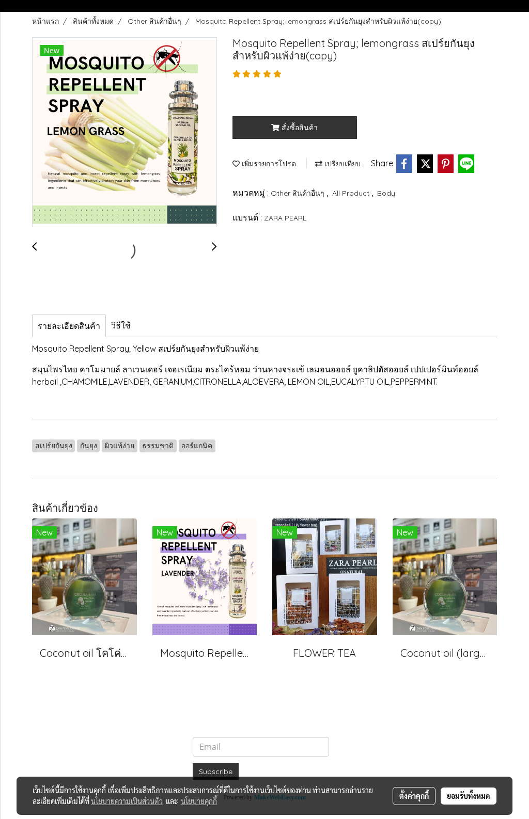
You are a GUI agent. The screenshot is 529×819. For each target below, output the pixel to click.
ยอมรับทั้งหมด (468, 795)
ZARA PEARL (285, 218)
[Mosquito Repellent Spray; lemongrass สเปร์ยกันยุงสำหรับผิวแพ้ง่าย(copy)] (124, 133)
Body (386, 193)
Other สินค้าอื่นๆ (298, 193)
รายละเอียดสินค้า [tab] (69, 326)
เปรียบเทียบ (341, 163)
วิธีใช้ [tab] (121, 325)
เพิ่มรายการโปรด (268, 163)
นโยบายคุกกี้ (199, 801)
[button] (487, 6)
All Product (351, 193)
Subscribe (215, 771)
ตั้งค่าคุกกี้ (414, 795)
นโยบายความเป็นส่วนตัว (127, 801)
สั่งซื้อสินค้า (298, 127)
